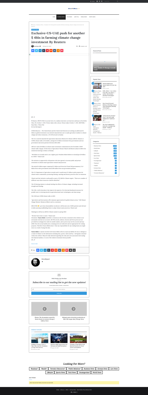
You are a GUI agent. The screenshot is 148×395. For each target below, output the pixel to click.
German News (97, 168)
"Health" (96, 165)
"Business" (96, 163)
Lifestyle (76, 17)
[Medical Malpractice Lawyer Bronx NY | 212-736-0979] (97, 86)
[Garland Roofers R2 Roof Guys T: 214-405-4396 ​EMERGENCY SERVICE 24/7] (97, 118)
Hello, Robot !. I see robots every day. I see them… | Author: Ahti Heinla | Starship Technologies (109, 93)
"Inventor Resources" (99, 173)
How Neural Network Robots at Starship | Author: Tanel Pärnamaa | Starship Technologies (110, 106)
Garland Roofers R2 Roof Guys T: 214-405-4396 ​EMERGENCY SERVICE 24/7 (109, 118)
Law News (96, 158)
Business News (61, 17)
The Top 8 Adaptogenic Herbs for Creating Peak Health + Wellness (109, 126)
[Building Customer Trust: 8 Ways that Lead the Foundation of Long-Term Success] (39, 338)
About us (62, 389)
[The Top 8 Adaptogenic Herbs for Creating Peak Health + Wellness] (97, 129)
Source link (34, 243)
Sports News (92, 17)
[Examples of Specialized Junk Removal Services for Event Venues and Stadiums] (78, 338)
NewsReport (37, 46)
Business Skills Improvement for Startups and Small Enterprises (59, 345)
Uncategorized (97, 160)
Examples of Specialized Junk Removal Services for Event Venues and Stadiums (77, 346)
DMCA (66, 389)
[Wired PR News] (74, 9)
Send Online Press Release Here (84, 389)
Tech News (69, 17)
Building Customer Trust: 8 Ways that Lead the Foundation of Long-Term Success (39, 346)
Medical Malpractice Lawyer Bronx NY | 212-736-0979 (110, 85)
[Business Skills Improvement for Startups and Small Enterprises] (59, 338)
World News (84, 17)
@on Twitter (32, 377)
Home (54, 17)
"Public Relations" (98, 170)
